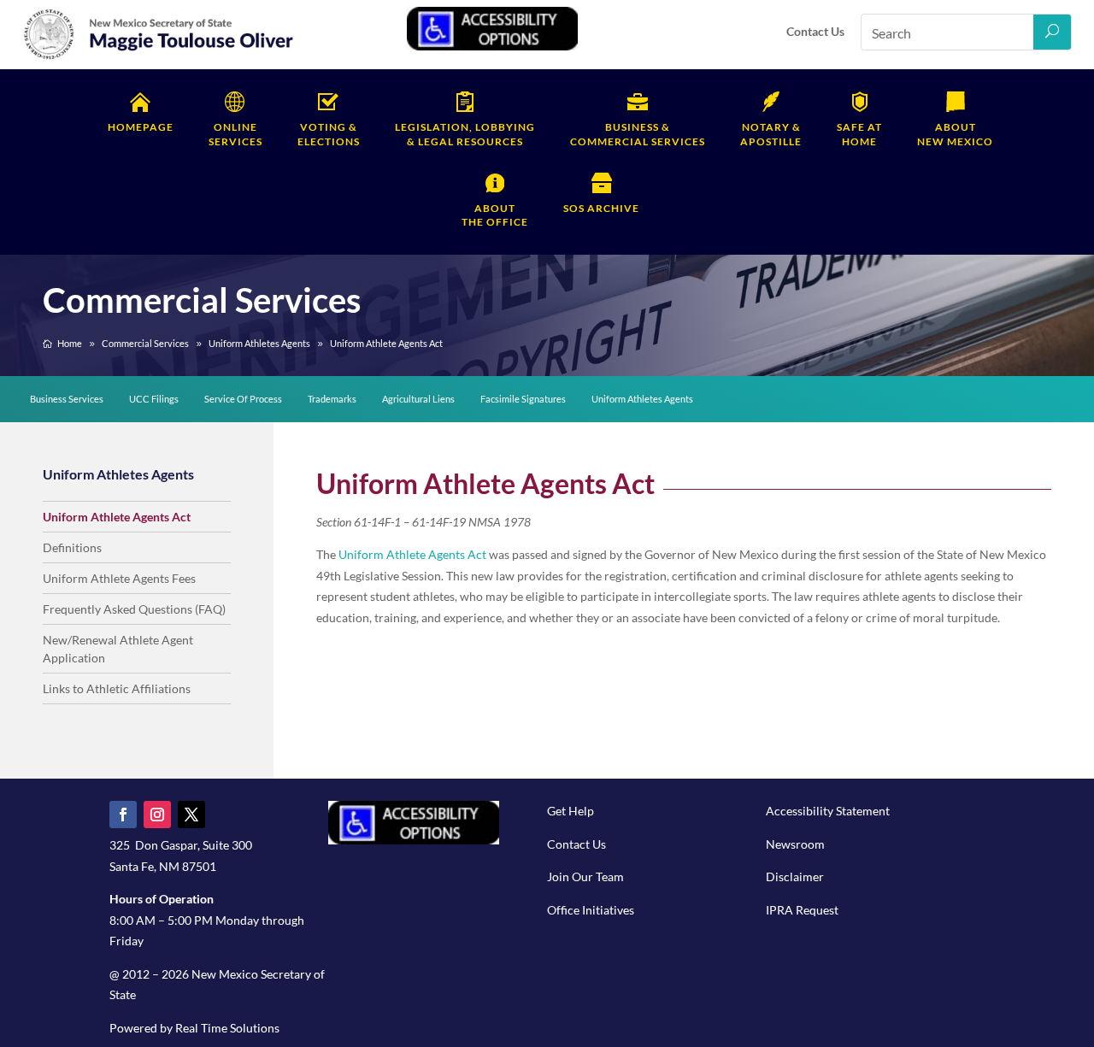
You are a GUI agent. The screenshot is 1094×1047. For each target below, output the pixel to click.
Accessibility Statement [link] (828, 810)
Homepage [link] (141, 127)
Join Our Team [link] (585, 876)
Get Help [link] (570, 810)
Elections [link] (328, 134)
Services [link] (235, 134)
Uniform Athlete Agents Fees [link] (119, 578)
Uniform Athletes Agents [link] (642, 398)
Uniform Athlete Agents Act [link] (117, 516)
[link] (159, 57)
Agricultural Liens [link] (418, 398)
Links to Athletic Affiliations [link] (117, 688)
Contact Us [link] (815, 31)
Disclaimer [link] (795, 876)
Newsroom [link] (795, 844)
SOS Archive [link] (601, 208)
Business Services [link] (66, 398)
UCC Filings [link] (154, 398)
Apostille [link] (771, 134)
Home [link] (859, 134)
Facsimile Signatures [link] (523, 398)
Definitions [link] (72, 547)
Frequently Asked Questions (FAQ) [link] (134, 609)
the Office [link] (495, 215)
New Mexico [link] (955, 134)
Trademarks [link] (332, 398)
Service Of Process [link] (243, 398)
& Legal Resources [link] (465, 134)
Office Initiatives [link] (590, 910)
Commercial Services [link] (637, 134)
